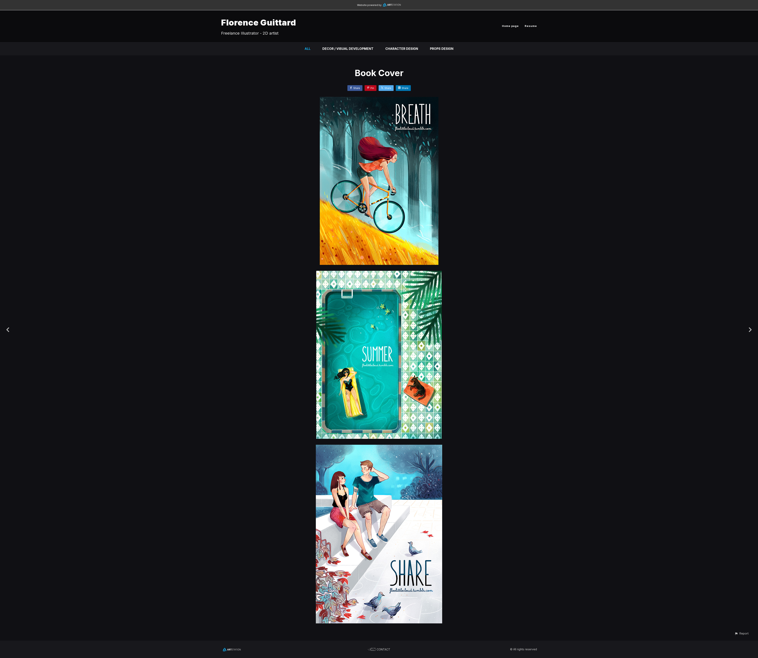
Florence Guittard (258, 22)
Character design (401, 49)
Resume (531, 25)
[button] (741, 633)
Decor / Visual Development (347, 49)
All (308, 49)
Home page (510, 25)
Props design (441, 49)
